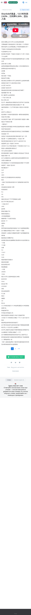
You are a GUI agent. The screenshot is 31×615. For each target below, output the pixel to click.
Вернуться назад (7, 9)
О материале (15, 371)
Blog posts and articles (17, 367)
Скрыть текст (25, 9)
